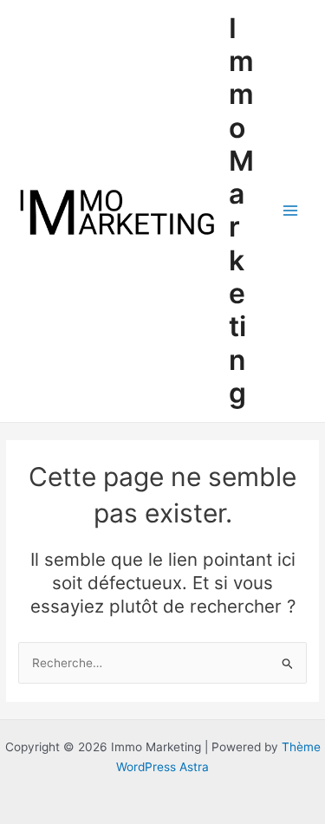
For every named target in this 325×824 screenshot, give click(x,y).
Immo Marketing (241, 210)
